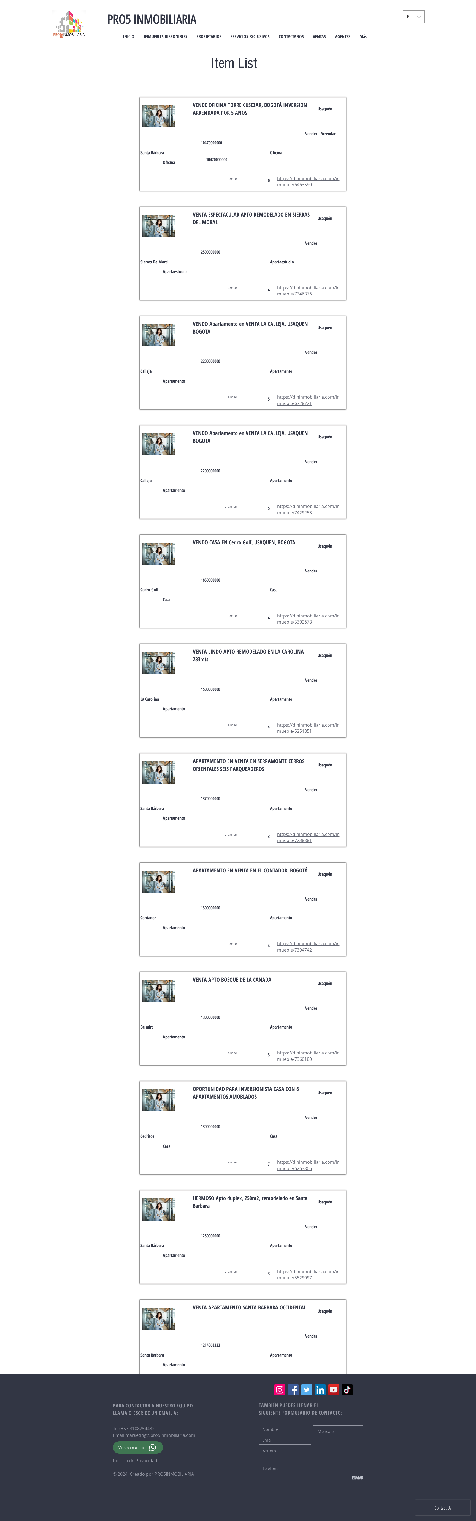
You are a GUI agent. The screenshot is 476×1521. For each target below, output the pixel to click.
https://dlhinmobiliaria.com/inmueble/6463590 (308, 181)
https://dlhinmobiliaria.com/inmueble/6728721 (308, 400)
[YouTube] (333, 1389)
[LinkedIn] (320, 1389)
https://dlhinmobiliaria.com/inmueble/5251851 (308, 728)
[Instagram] (279, 1389)
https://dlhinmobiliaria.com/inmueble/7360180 (308, 1056)
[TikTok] (347, 1389)
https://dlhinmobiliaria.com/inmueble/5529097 (308, 1275)
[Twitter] (306, 1389)
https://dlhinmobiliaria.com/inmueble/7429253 (308, 509)
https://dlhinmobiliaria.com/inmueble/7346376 (308, 291)
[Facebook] (293, 1389)
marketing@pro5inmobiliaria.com (160, 1435)
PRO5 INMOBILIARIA (151, 19)
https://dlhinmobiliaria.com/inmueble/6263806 (308, 1165)
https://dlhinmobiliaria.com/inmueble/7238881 (308, 837)
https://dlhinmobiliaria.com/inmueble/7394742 (308, 947)
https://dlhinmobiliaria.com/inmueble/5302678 (308, 619)
